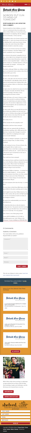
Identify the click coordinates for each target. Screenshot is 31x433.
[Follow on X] (7, 1)
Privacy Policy (21, 427)
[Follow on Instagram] (9, 1)
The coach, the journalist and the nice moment (15, 343)
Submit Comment (22, 266)
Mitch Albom (8, 23)
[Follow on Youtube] (12, 1)
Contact (8, 429)
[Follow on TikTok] (15, 1)
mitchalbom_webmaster (13, 306)
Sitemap (16, 429)
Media (12, 429)
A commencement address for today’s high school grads (15, 304)
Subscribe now (8, 391)
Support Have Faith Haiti (11, 396)
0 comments (10, 25)
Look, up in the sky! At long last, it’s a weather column (15, 324)
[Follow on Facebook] (4, 1)
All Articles (15, 351)
